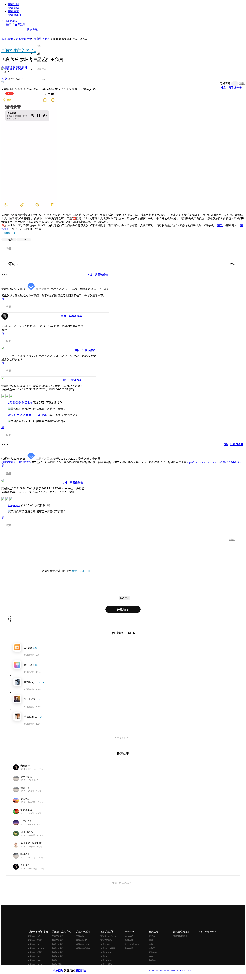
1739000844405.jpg (20, 402)
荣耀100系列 (57, 956)
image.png (14, 505)
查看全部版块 (122, 738)
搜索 (4, 78)
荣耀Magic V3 (34, 956)
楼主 (223, 87)
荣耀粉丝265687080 (13, 89)
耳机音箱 (153, 952)
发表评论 (124, 598)
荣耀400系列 (57, 944)
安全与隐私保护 (132, 944)
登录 (8, 24)
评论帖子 (123, 609)
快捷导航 (32, 29)
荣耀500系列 (57, 940)
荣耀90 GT (56, 960)
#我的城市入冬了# (18, 50)
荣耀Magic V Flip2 (36, 948)
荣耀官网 (13, 4)
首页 (39, 38)
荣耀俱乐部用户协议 (61, 968)
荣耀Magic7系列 (35, 952)
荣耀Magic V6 (34, 936)
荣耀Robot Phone (108, 936)
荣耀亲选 (13, 11)
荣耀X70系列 (106, 964)
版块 (11, 39)
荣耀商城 (13, 7)
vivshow (6, 326)
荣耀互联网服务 (180, 936)
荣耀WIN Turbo (83, 944)
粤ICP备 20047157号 (185, 970)
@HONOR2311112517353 (16, 462)
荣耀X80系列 (106, 940)
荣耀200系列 (57, 952)
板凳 (63, 316)
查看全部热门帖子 (121, 883)
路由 (151, 956)
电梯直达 (225, 83)
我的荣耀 (129, 948)
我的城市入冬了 (11, 233)
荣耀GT (103, 956)
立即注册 (20, 24)
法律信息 (112, 968)
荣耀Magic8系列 (35, 940)
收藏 (11, 239)
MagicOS (129, 936)
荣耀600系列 (57, 936)
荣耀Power (105, 944)
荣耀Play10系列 (107, 948)
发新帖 (232, 539)
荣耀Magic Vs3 (34, 960)
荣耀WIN (80, 936)
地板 (77, 350)
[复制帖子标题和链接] (14, 67)
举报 (8, 248)
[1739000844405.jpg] (36, 409)
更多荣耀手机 (24, 39)
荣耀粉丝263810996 (13, 385)
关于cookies (102, 968)
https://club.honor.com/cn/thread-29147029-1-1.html (214, 462)
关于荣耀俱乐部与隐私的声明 (84, 968)
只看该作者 (235, 87)
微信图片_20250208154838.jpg (27, 415)
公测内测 (129, 940)
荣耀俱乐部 (14, 14)
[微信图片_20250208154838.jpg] (36, 421)
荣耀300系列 (57, 948)
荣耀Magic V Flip (35, 964)
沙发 (90, 274)
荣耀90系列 (57, 964)
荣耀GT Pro (105, 952)
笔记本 (152, 936)
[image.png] (36, 511)
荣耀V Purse (106, 960)
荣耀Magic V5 (34, 944)
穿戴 (151, 944)
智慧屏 (152, 948)
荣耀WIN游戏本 (83, 948)
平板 (151, 940)
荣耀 (220, 225)
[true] (43, 79)
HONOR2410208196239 (16, 356)
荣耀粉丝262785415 (13, 458)
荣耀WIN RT (81, 940)
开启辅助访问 (9, 21)
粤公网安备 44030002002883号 (162, 970)
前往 (242, 83)
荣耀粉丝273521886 (13, 289)
